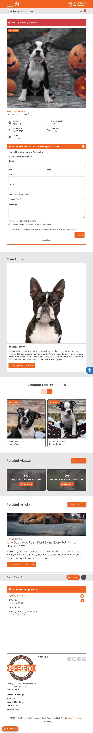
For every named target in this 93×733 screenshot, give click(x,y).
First (10, 170)
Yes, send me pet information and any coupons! (30, 224)
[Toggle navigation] (10, 4)
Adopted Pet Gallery (16, 702)
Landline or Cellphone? (19, 194)
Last (49, 170)
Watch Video (26, 484)
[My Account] (81, 11)
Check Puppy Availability (22, 365)
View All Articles (76, 504)
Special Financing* (15, 694)
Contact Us (12, 705)
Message (13, 204)
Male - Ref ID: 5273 (57, 441)
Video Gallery (13, 709)
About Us (11, 698)
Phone (12, 184)
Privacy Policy (46, 722)
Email (12, 174)
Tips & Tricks (14, 539)
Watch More (78, 460)
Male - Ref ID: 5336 (17, 441)
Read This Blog (15, 564)
